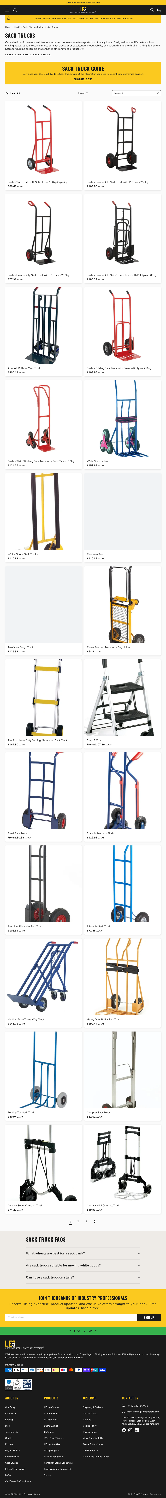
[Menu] (9, 10)
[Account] (152, 10)
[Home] (83, 10)
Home (7, 27)
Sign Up (149, 1317)
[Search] (17, 10)
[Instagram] (130, 1430)
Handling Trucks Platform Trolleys (29, 27)
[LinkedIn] (137, 1430)
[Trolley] (159, 10)
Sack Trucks (52, 27)
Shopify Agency (141, 1494)
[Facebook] (124, 1430)
